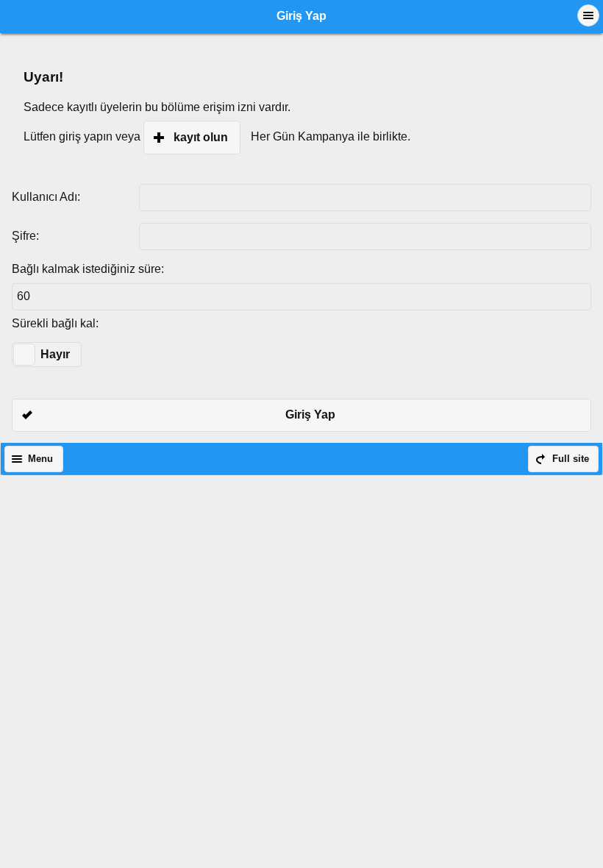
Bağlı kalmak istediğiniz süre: (88, 269)
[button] (588, 15)
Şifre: (25, 236)
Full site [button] (570, 459)
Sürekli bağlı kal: (55, 323)
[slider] (24, 355)
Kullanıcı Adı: (46, 197)
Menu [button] (40, 459)
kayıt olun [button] (201, 137)
